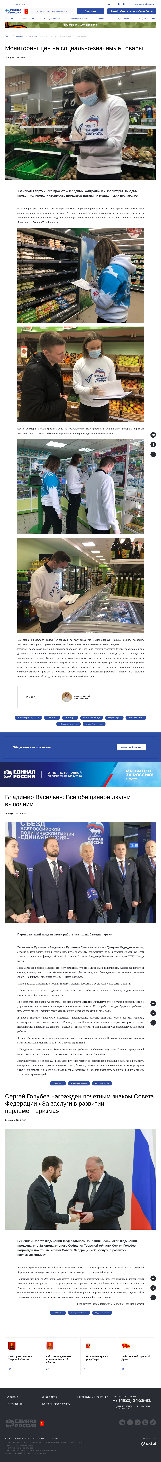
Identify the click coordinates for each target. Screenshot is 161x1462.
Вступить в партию (147, 19)
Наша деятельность (52, 19)
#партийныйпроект (94, 724)
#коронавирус (114, 718)
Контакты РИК (15, 1403)
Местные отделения (79, 19)
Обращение (90, 11)
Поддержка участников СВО (80, 25)
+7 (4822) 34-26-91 (132, 1400)
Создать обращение (131, 747)
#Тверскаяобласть (79, 1083)
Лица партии (28, 19)
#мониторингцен (136, 718)
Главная (8, 36)
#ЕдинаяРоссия (102, 1083)
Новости (37, 36)
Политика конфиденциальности (19, 1448)
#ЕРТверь (70, 718)
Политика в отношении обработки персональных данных (31, 1450)
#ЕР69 (52, 718)
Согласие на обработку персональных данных (26, 1453)
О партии (9, 19)
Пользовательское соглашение (19, 1445)
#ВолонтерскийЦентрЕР (28, 718)
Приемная (102, 19)
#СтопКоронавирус (91, 718)
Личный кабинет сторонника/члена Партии (131, 11)
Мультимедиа (123, 19)
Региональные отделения (92, 1396)
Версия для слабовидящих (144, 4)
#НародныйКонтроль (68, 724)
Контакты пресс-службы (56, 1403)
